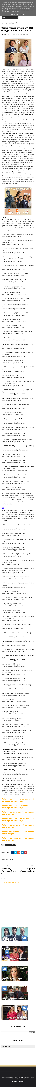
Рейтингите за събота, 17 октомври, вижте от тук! (18, 832)
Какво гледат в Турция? (12, 22)
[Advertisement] (18, 904)
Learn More (15, 14)
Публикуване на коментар (11, 882)
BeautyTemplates (19, 1078)
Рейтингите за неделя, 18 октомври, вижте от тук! (18, 839)
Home (2, 22)
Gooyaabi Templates (18, 1081)
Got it (23, 14)
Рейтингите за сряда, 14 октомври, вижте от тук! (18, 813)
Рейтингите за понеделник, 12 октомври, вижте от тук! (18, 800)
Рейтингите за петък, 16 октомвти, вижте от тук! (18, 826)
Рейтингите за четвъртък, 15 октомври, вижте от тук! (18, 819)
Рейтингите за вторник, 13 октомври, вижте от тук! (18, 806)
